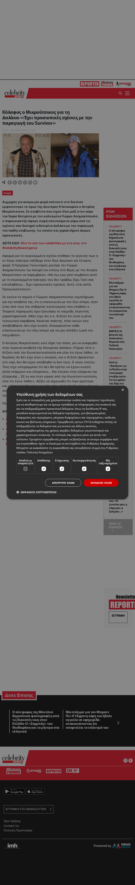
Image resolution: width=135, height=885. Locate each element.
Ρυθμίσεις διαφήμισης (100, 443)
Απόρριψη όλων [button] (63, 482)
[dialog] (67, 442)
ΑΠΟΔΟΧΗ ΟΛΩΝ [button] (101, 482)
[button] (36, 492)
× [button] (122, 389)
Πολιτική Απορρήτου (40, 452)
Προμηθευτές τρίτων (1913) (74, 421)
